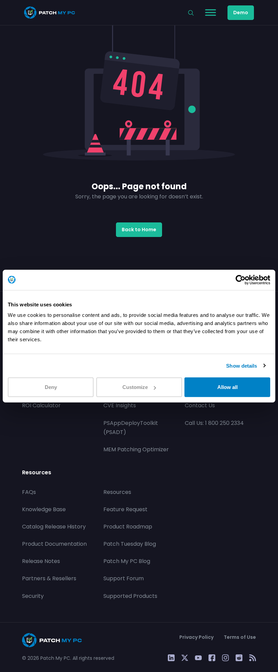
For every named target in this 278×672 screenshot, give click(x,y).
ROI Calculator (41, 405)
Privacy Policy (196, 637)
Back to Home (139, 229)
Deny (51, 387)
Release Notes (41, 561)
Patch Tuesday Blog (129, 544)
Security (33, 596)
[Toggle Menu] (210, 12)
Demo (240, 12)
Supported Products (130, 596)
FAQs (29, 492)
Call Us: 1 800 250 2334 (214, 423)
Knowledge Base (44, 509)
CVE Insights (119, 405)
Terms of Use (240, 637)
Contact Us (200, 405)
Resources (117, 492)
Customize (135, 387)
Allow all (227, 387)
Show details (241, 365)
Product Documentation (54, 544)
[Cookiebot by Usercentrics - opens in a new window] (240, 280)
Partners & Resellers (49, 578)
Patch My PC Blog (126, 561)
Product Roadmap (127, 526)
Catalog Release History (54, 526)
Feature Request (125, 509)
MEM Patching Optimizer (136, 449)
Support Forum (123, 578)
